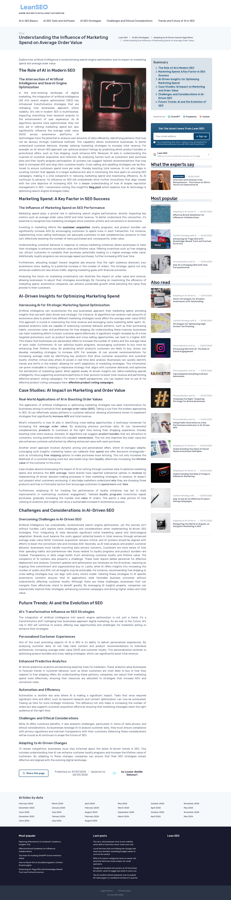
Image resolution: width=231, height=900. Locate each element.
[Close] (172, 442)
